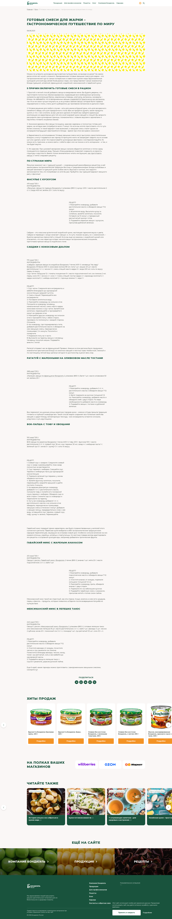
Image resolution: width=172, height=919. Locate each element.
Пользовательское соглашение (130, 883)
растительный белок (45, 97)
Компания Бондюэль (106, 3)
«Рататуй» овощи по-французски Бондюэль (45, 376)
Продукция (57, 3)
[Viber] (94, 682)
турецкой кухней (55, 165)
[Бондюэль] (33, 886)
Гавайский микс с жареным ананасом (55, 542)
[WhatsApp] (81, 682)
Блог (94, 3)
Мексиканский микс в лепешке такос (53, 609)
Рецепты (86, 3)
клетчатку (78, 97)
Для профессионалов (72, 3)
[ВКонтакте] (85, 682)
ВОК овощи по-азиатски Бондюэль (41, 442)
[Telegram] (76, 682)
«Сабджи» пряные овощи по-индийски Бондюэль (48, 265)
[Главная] (32, 3)
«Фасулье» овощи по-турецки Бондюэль (44, 188)
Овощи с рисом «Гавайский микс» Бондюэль (45, 560)
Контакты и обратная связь (100, 903)
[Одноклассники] (90, 682)
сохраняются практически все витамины (87, 99)
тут (36, 670)
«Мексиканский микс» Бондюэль (54, 627)
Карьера (119, 3)
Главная (30, 9)
